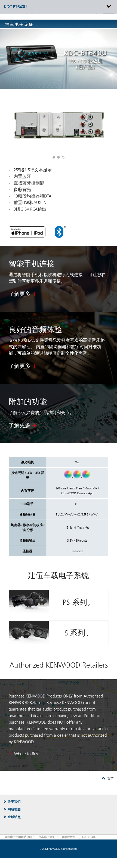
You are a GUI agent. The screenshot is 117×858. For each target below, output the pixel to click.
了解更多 (19, 294)
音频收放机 (68, 837)
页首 (110, 778)
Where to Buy (26, 753)
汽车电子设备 (47, 837)
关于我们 (14, 802)
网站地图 (14, 809)
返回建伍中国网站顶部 (18, 837)
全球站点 (14, 817)
